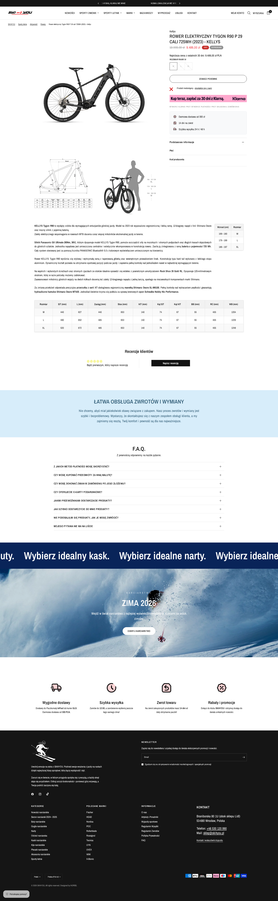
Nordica (89, 821)
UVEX (89, 849)
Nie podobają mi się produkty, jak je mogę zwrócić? (86, 517)
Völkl (88, 854)
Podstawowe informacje (182, 142)
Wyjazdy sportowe (149, 821)
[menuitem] (69, 13)
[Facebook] (34, 794)
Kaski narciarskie (38, 840)
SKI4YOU (11, 24)
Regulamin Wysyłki (149, 826)
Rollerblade (91, 831)
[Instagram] (42, 794)
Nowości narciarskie (40, 812)
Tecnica (89, 840)
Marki (129, 13)
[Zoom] (153, 36)
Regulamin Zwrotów (150, 831)
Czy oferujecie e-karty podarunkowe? (78, 492)
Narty (33, 831)
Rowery (43, 24)
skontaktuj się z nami (203, 88)
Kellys (173, 31)
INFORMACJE (148, 806)
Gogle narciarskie (39, 826)
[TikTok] (49, 794)
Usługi (179, 13)
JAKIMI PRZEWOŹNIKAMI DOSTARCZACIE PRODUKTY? (83, 500)
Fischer (89, 812)
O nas (144, 812)
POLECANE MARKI (96, 806)
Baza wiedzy (146, 13)
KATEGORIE (37, 806)
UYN (88, 845)
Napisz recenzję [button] (170, 363)
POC (88, 826)
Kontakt (192, 13)
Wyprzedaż (164, 13)
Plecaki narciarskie (39, 849)
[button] (139, 631)
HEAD (89, 817)
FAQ (143, 840)
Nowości (70, 13)
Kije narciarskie (38, 845)
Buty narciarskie (38, 821)
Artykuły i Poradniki (149, 817)
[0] (267, 13)
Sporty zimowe (87, 13)
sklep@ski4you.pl (213, 833)
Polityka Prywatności (150, 835)
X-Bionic (90, 859)
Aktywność (33, 24)
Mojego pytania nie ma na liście (73, 526)
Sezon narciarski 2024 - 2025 (44, 817)
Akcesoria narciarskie (40, 854)
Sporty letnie (111, 13)
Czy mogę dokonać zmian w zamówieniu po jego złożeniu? (89, 483)
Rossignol (90, 835)
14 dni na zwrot (186, 123)
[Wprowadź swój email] (243, 757)
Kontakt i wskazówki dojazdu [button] (210, 840)
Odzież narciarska (39, 835)
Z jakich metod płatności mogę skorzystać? (81, 466)
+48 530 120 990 (217, 828)
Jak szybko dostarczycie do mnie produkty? (81, 509)
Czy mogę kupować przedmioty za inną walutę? (83, 475)
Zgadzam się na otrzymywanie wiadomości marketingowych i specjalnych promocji (178, 764)
